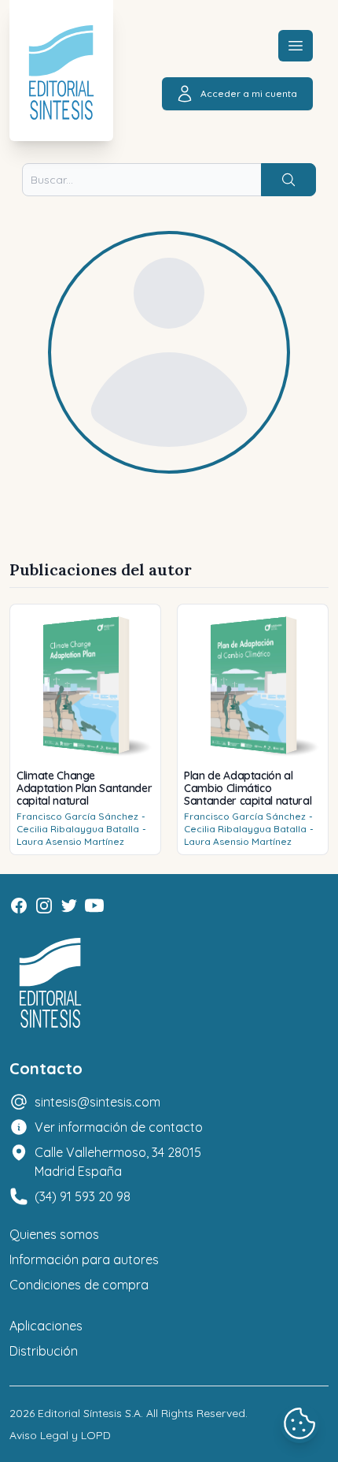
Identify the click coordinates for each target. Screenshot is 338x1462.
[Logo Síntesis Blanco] (50, 983)
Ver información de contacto (119, 1127)
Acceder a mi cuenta (248, 93)
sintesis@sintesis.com (97, 1102)
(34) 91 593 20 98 (82, 1196)
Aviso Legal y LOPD (60, 1435)
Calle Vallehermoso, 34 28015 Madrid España (118, 1161)
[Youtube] (94, 905)
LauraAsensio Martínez (70, 841)
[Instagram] (44, 905)
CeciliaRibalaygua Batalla (78, 829)
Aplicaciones (46, 1326)
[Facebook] (18, 905)
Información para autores (84, 1259)
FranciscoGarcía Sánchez (77, 816)
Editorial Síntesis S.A (89, 1413)
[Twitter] (69, 905)
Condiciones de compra (79, 1285)
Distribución (43, 1351)
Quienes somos (54, 1234)
